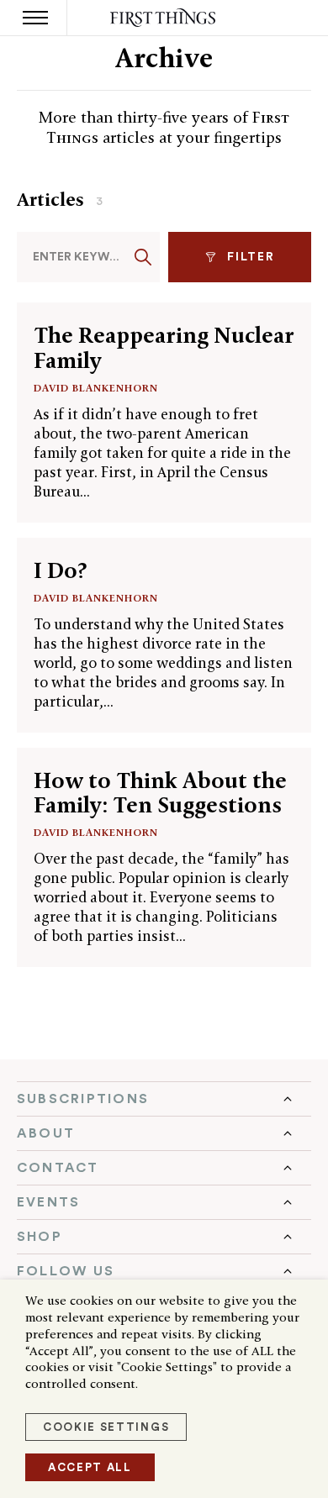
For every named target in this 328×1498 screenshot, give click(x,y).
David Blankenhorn (96, 387)
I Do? (60, 570)
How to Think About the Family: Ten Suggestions (160, 792)
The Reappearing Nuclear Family (164, 347)
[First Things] (164, 18)
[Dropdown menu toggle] (164, 1099)
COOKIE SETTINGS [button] (106, 1427)
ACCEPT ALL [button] (90, 1467)
